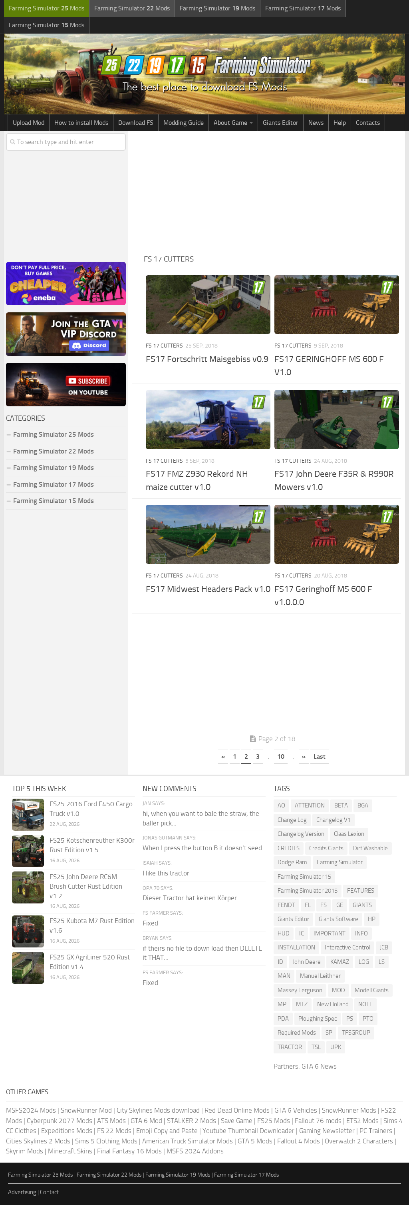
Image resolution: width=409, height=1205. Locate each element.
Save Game (236, 1121)
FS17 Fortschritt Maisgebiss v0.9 (207, 359)
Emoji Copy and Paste (167, 1131)
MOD (338, 990)
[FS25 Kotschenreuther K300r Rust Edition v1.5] (28, 851)
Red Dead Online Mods (237, 1110)
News (316, 122)
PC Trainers (375, 1131)
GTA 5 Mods (255, 1141)
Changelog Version (301, 833)
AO (281, 805)
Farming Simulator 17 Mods (53, 484)
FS (323, 905)
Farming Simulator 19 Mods (53, 468)
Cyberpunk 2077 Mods (59, 1121)
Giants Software (338, 919)
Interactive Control (347, 947)
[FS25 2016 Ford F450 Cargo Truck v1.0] (28, 815)
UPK (335, 1047)
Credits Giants (326, 848)
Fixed (150, 923)
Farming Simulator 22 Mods (53, 451)
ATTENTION (310, 805)
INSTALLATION (296, 947)
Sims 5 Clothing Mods (106, 1141)
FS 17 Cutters (164, 345)
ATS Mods (111, 1121)
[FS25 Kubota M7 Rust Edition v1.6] (28, 931)
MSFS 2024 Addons (195, 1151)
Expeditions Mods (66, 1131)
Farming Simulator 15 (304, 876)
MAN (284, 975)
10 (280, 756)
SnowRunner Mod (86, 1110)
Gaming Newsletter (327, 1131)
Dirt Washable (370, 848)
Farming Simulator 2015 (308, 890)
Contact (49, 1192)
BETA (341, 805)
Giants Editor (280, 122)
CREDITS (289, 848)
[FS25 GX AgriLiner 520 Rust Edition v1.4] (28, 968)
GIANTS (362, 905)
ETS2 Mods (362, 1121)
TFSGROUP (356, 1032)
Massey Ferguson (300, 990)
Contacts (368, 122)
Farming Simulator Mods (46, 8)
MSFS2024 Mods (31, 1110)
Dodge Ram (292, 862)
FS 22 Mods (114, 1131)
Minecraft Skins (70, 1151)
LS (382, 961)
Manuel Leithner (320, 975)
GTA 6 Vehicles (295, 1110)
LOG (364, 961)
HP (371, 919)
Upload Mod (28, 122)
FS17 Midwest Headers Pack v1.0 (208, 589)
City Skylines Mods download (158, 1110)
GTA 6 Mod (146, 1121)
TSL (316, 1047)
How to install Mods (81, 122)
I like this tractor (166, 873)
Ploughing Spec (317, 1018)
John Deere (307, 961)
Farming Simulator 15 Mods (53, 501)
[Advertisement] (272, 191)
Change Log (292, 819)
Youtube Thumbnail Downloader (248, 1131)
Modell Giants (372, 990)
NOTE (365, 1004)
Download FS (135, 122)
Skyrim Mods (24, 1151)
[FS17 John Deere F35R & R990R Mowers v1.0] (336, 419)
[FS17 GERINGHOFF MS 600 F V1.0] (336, 304)
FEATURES (360, 890)
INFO (361, 933)
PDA (283, 1018)
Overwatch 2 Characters (359, 1141)
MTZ (302, 1004)
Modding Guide (183, 122)
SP (329, 1032)
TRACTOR (290, 1047)
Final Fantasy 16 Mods (129, 1151)
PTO (368, 1018)
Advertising (22, 1192)
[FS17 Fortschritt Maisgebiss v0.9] (208, 304)
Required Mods (297, 1032)
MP (282, 1004)
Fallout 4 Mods (298, 1141)
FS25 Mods (273, 1121)
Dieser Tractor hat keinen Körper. (190, 898)
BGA (362, 805)
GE (339, 905)
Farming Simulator (340, 862)
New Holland (333, 1004)
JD (280, 961)
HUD (284, 933)
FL (308, 905)
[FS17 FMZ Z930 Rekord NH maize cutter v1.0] (208, 419)
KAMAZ (339, 961)
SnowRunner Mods (349, 1110)
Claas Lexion (349, 833)
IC (301, 933)
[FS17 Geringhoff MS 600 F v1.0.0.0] (336, 534)
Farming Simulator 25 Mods (40, 1174)
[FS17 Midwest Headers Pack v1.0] (208, 534)
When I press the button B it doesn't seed (202, 848)
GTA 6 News (319, 1066)
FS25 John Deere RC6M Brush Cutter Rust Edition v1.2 (86, 886)
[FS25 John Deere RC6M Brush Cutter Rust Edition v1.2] (28, 887)
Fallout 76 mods (318, 1121)
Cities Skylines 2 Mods (38, 1141)
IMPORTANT (329, 933)
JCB (384, 947)
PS (349, 1018)
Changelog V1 (333, 819)
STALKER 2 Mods (191, 1121)
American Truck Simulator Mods (187, 1141)
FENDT (286, 905)
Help (340, 122)
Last (320, 756)
